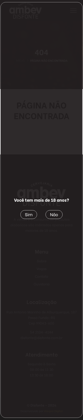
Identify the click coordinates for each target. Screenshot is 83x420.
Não (54, 214)
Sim (29, 214)
